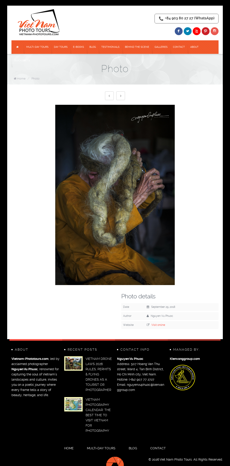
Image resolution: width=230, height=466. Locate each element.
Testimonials (110, 47)
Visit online (158, 325)
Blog (92, 47)
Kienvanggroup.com (185, 359)
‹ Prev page (109, 95)
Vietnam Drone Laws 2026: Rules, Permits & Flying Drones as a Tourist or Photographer (99, 374)
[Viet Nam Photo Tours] (39, 22)
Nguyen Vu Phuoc (24, 369)
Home (21, 78)
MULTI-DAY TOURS (37, 47)
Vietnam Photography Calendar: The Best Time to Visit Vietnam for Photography (98, 415)
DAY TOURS (61, 47)
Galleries (161, 47)
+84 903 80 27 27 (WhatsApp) (190, 18)
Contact (179, 47)
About (194, 47)
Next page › (120, 95)
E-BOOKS (78, 47)
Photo (35, 78)
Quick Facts (22, 60)
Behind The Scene (137, 47)
